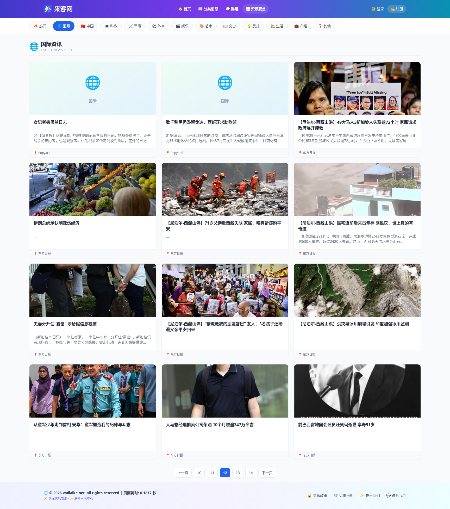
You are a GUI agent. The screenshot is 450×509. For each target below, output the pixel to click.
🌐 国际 (63, 25)
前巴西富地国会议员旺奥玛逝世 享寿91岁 (336, 424)
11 (212, 472)
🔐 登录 (377, 8)
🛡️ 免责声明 (344, 495)
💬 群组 (232, 8)
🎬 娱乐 (182, 25)
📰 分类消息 (208, 8)
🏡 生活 (277, 25)
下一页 (267, 472)
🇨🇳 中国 (87, 25)
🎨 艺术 (205, 25)
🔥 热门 (40, 25)
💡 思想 (253, 25)
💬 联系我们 (396, 495)
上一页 (182, 472)
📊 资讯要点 (256, 8)
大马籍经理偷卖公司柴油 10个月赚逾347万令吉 (210, 424)
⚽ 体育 (158, 25)
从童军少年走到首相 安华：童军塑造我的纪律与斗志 (82, 424)
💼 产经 (300, 25)
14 (251, 472)
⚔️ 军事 (134, 25)
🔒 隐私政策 (317, 495)
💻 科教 (111, 25)
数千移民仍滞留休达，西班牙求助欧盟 (201, 122)
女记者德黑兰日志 (50, 122)
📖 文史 (229, 25)
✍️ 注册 (396, 8)
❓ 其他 (324, 25)
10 (199, 472)
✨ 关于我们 (370, 495)
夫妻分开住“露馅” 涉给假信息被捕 (65, 324)
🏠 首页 (184, 8)
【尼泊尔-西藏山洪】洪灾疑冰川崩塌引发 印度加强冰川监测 (353, 324)
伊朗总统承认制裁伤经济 (56, 223)
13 (238, 472)
